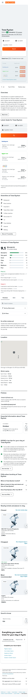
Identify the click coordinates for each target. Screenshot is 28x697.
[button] (2, 2)
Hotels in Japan (22, 692)
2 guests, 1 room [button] (7, 45)
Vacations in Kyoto (8, 653)
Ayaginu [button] (3, 595)
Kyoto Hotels (16, 693)
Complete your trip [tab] (8, 639)
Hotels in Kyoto (7, 655)
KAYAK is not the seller (8, 678)
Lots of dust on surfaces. (9, 288)
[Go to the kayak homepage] (10, 2)
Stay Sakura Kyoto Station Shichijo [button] (10, 563)
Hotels (8, 692)
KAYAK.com (3, 692)
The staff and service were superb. (12, 280)
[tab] (5, 298)
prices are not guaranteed (7, 673)
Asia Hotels (14, 692)
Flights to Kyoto (8, 649)
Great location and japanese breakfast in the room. (14, 274)
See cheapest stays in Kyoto (21, 542)
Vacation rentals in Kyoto (10, 657)
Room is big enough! (8, 277)
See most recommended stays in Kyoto (21, 575)
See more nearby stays (21, 510)
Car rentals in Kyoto (9, 651)
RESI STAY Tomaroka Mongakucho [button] (10, 529)
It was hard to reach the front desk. (12, 286)
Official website (5, 36)
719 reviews (19, 32)
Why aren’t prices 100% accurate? (11, 684)
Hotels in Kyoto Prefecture (6, 693)
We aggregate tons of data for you (11, 681)
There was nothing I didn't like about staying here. (13, 291)
